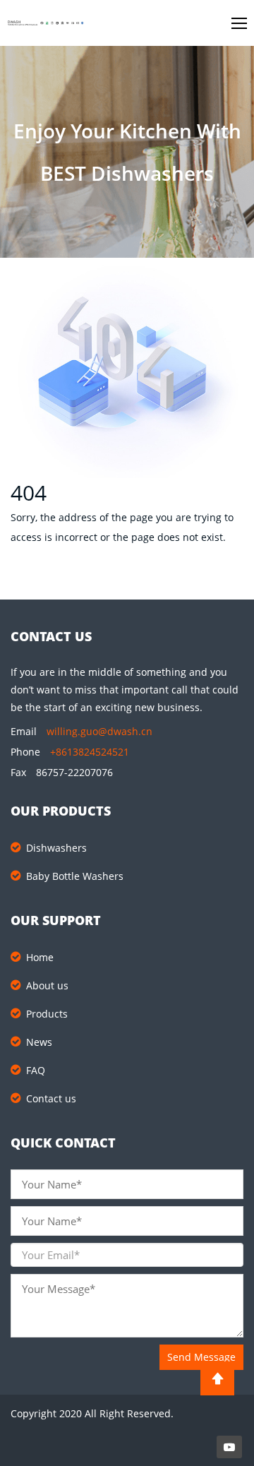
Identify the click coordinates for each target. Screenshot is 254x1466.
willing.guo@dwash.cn (99, 731)
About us (47, 985)
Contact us (51, 1098)
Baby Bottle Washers (74, 876)
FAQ (35, 1070)
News (39, 1042)
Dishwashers (56, 847)
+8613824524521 (89, 751)
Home (40, 957)
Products (47, 1013)
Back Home (58, 582)
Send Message (201, 1357)
